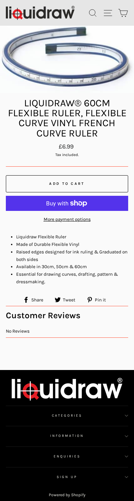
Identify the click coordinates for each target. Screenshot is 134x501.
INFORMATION (67, 436)
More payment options (67, 219)
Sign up (67, 477)
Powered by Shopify (67, 494)
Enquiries (67, 456)
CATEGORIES (67, 416)
